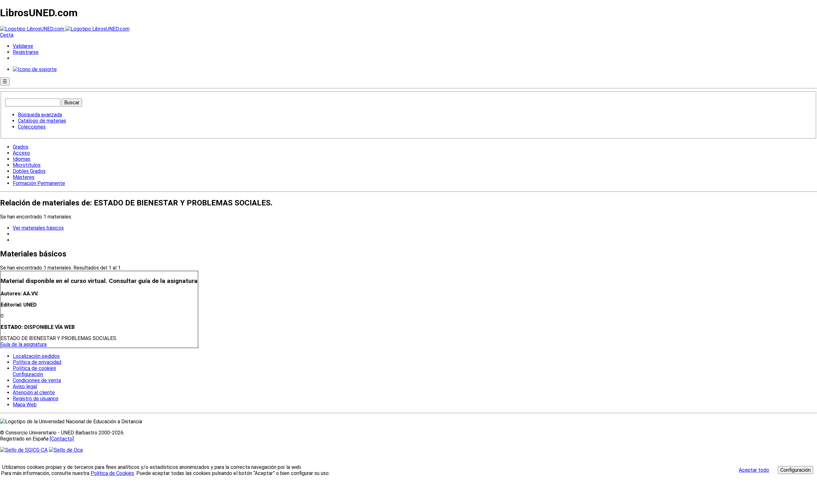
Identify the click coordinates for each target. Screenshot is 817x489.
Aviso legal (25, 386)
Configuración (27, 374)
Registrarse (26, 52)
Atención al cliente (34, 392)
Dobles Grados (29, 171)
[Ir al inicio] (65, 29)
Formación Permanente (39, 183)
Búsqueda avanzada (40, 115)
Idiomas (21, 159)
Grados (20, 147)
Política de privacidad (37, 362)
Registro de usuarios (35, 399)
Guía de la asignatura (24, 344)
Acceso (21, 153)
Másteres (23, 177)
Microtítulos (27, 165)
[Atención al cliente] (35, 69)
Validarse (23, 46)
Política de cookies (34, 368)
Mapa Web (25, 405)
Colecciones (32, 127)
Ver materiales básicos (38, 228)
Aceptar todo (754, 470)
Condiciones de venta (37, 380)
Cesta (6, 35)
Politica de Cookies (112, 473)
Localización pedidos (36, 356)
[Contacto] (62, 439)
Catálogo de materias (42, 121)
